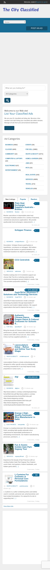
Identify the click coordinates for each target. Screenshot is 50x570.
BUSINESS (9, 145)
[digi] (9, 385)
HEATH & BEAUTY (32, 154)
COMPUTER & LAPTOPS (13, 158)
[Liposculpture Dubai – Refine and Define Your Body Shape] (9, 354)
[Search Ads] (7, 100)
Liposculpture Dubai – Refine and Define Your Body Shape (25, 348)
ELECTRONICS (10, 165)
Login (44, 2)
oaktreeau (18, 271)
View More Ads (8, 506)
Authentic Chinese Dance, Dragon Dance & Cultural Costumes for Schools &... (27, 319)
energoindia (21, 424)
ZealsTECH (18, 297)
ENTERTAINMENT (11, 170)
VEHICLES (29, 188)
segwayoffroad (19, 456)
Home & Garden (32, 158)
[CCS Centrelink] (9, 269)
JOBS (28, 163)
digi (16, 377)
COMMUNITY (9, 154)
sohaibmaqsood (24, 356)
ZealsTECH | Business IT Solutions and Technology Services (21, 293)
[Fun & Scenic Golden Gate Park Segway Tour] (9, 454)
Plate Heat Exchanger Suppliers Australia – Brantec (25, 206)
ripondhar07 (18, 326)
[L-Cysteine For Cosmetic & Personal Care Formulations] (9, 483)
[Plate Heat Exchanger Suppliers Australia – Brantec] (9, 208)
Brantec (17, 212)
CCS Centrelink (22, 260)
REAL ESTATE (30, 175)
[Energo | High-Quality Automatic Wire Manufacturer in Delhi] (9, 422)
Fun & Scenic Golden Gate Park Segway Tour (23, 447)
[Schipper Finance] (9, 239)
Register (39, 2)
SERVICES (29, 179)
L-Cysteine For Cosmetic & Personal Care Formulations (22, 477)
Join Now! (9, 128)
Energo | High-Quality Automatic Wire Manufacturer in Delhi (25, 416)
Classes (8, 149)
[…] (33, 222)
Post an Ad (37, 28)
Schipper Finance (23, 230)
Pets (27, 168)
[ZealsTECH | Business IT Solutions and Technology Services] (9, 290)
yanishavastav (24, 486)
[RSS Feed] (4, 2)
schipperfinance (19, 241)
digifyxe (17, 388)
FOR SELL (29, 149)
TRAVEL (28, 184)
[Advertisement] (25, 58)
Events (28, 145)
